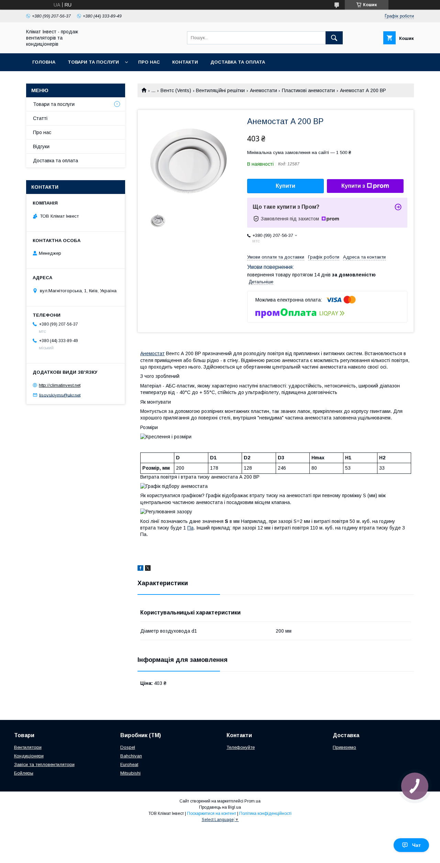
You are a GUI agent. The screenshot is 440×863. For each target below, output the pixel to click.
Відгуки (41, 146)
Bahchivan (131, 755)
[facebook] (140, 569)
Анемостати (263, 90)
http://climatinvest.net (59, 385)
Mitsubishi (130, 773)
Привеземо (344, 747)
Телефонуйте (241, 747)
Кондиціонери (29, 755)
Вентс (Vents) (176, 90)
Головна (43, 62)
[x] (148, 569)
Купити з (353, 186)
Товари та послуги (93, 62)
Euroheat (129, 764)
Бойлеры (23, 773)
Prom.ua (252, 801)
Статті (40, 118)
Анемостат (152, 353)
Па (190, 528)
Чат (416, 845)
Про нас (149, 62)
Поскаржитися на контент (211, 813)
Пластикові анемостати (308, 90)
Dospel (127, 747)
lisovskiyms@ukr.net (59, 394)
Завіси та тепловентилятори (44, 764)
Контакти (185, 62)
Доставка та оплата (237, 62)
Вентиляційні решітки (220, 90)
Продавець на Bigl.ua (220, 807)
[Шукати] (334, 37)
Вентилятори (28, 747)
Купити (285, 186)
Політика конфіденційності (265, 813)
